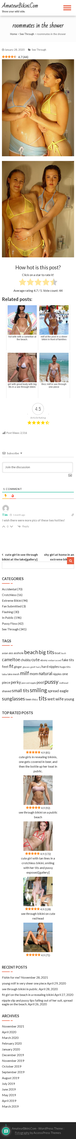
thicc (35, 699)
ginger (18, 666)
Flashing (7, 612)
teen (28, 699)
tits (43, 698)
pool (40, 682)
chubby (26, 660)
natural (45, 673)
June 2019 (9, 1089)
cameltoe (11, 659)
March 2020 (10, 1037)
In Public (8, 617)
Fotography (22, 1132)
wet (51, 698)
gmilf (32, 667)
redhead (63, 682)
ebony (44, 660)
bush (63, 653)
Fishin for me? (11, 977)
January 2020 (11, 1049)
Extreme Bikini (12, 600)
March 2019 (10, 1106)
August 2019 (10, 1078)
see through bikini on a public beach (38, 814)
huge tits (65, 666)
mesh (16, 674)
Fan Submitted (11, 606)
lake (10, 674)
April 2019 (9, 1100)
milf (24, 673)
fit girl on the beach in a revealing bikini (28, 994)
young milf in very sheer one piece (24, 983)
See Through (27, 34)
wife (59, 698)
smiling (38, 690)
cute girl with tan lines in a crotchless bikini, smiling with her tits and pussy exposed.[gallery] (38, 865)
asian (5, 653)
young (69, 699)
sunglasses (13, 698)
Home (13, 34)
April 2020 (9, 1032)
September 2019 (13, 1072)
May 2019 (9, 1095)
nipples (57, 674)
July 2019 (8, 1083)
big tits (46, 652)
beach (31, 652)
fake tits (68, 660)
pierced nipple (28, 682)
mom (34, 673)
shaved (6, 691)
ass (11, 653)
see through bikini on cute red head (38, 916)
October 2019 (11, 1066)
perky (16, 682)
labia (4, 674)
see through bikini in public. (20, 989)
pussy (51, 681)
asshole (19, 653)
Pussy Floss (9, 623)
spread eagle (58, 690)
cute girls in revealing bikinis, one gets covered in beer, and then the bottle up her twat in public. (38, 764)
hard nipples (50, 667)
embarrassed (54, 660)
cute (35, 659)
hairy (38, 667)
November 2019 (13, 1060)
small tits (20, 690)
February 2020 (12, 1043)
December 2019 (13, 1055)
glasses (26, 667)
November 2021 (13, 1026)
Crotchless (9, 595)
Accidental (9, 589)
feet (5, 667)
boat (58, 653)
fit (11, 666)
